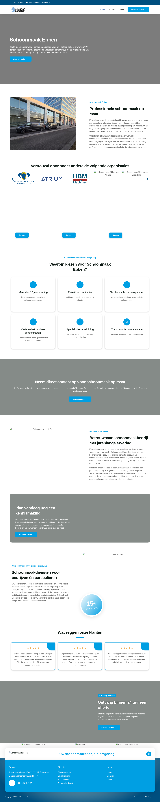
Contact (122, 10)
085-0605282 (24, 782)
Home (102, 10)
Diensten (111, 10)
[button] (12, 179)
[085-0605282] (12, 783)
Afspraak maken (137, 10)
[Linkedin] (148, 753)
